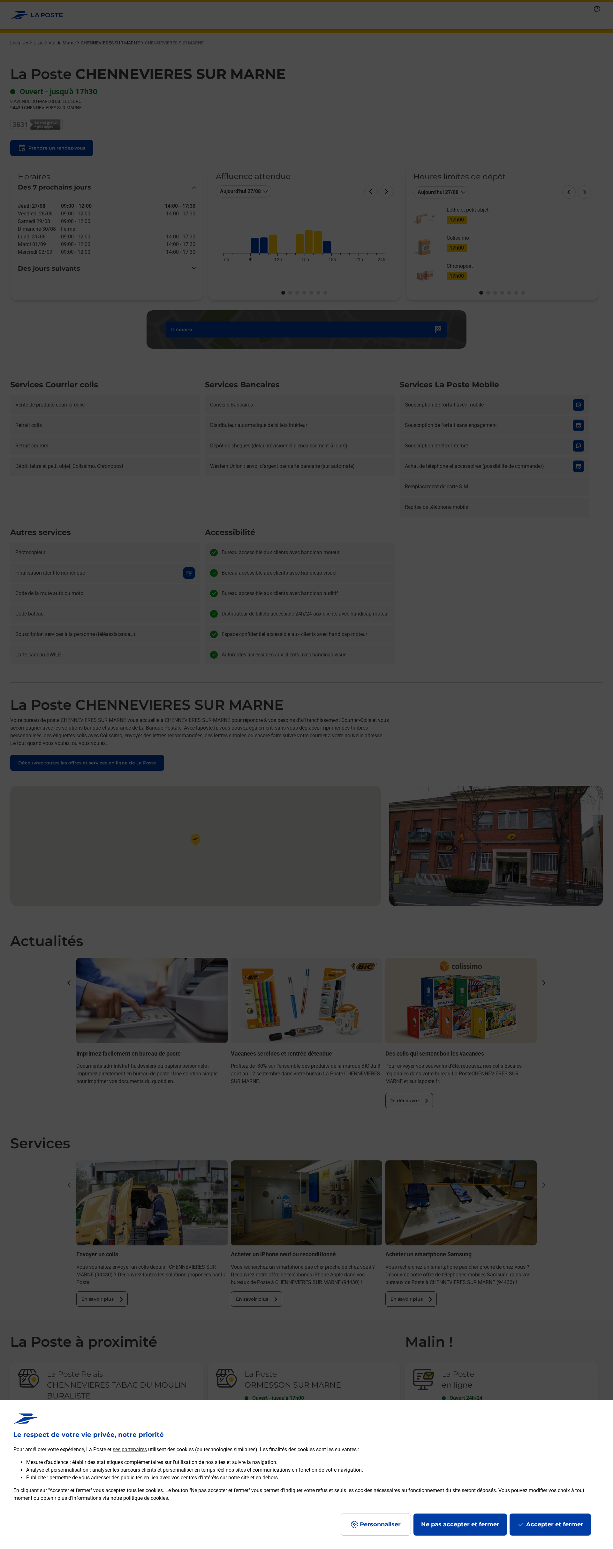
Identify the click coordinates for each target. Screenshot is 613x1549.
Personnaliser (380, 1524)
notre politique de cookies (139, 1498)
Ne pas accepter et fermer (460, 1524)
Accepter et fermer (554, 1524)
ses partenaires (130, 1449)
